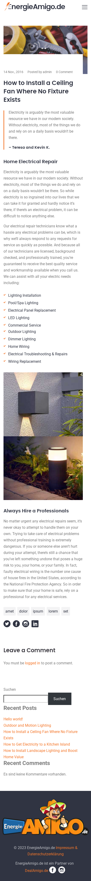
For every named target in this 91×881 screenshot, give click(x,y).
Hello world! (13, 719)
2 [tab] (45, 48)
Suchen (10, 689)
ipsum (38, 611)
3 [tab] (48, 48)
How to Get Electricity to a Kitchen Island (37, 744)
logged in (32, 663)
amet (9, 611)
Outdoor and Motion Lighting (27, 725)
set (65, 611)
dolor (23, 611)
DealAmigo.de (36, 870)
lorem (53, 611)
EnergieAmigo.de (36, 7)
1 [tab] (42, 48)
